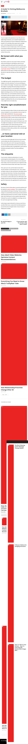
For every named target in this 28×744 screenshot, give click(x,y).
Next (6, 394)
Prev (3, 394)
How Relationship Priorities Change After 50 (12, 388)
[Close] (8, 441)
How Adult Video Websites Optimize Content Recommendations (11, 257)
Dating (2, 5)
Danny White (3, 512)
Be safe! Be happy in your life (6, 222)
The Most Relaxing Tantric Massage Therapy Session (20, 447)
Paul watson (3, 13)
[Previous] (3, 735)
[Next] (5, 735)
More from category (5, 230)
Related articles (4, 228)
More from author (14, 228)
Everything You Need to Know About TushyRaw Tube (12, 282)
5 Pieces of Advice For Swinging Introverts (21, 545)
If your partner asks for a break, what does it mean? (22, 223)
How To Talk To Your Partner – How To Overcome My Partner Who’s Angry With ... (20, 647)
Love (2, 406)
